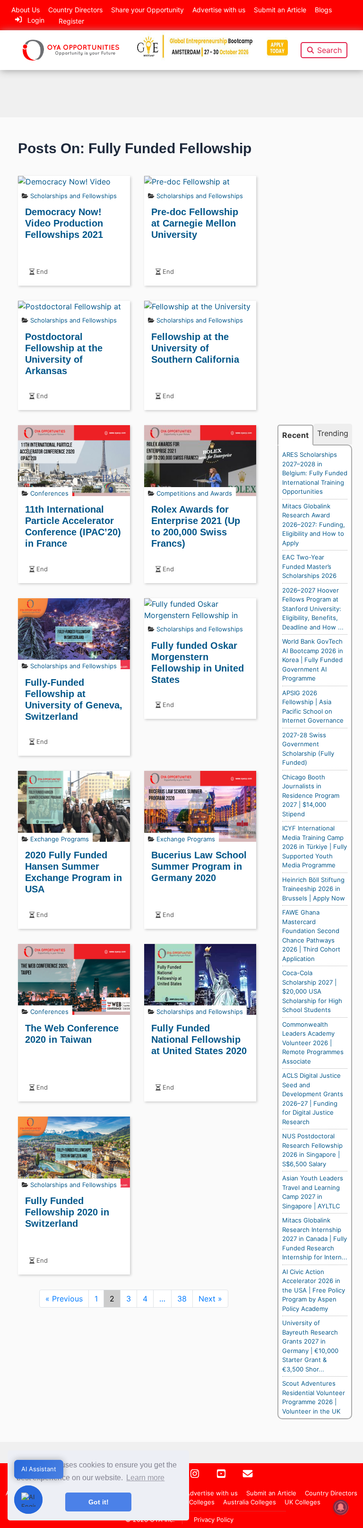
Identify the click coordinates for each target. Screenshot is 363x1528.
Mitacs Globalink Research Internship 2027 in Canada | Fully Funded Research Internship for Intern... (314, 1238)
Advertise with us (218, 10)
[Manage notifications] (340, 1507)
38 (182, 1298)
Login (35, 20)
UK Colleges (302, 1502)
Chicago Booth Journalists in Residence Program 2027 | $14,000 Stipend (310, 795)
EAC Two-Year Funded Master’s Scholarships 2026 (309, 566)
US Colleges (197, 1502)
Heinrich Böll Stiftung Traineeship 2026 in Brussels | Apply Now (313, 889)
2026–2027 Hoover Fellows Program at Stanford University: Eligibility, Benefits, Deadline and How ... (313, 608)
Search (329, 50)
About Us (25, 10)
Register (71, 21)
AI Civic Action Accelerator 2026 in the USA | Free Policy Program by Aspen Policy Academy (313, 1290)
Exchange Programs (59, 839)
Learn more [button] (145, 1478)
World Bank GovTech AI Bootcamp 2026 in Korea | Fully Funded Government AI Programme (312, 659)
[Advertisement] (314, 282)
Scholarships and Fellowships (73, 196)
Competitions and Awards (194, 493)
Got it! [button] (98, 1502)
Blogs (323, 10)
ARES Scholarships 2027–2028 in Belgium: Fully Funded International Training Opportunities (314, 473)
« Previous (64, 1298)
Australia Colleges (249, 1502)
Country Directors (75, 10)
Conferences (49, 493)
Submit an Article (280, 10)
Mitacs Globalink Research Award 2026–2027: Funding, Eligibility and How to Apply (313, 524)
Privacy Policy (213, 1519)
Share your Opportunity (147, 10)
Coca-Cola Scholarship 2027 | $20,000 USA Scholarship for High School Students (312, 991)
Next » (210, 1298)
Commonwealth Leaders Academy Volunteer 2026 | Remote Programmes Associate (313, 1043)
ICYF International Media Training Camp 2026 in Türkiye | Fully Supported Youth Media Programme (314, 846)
